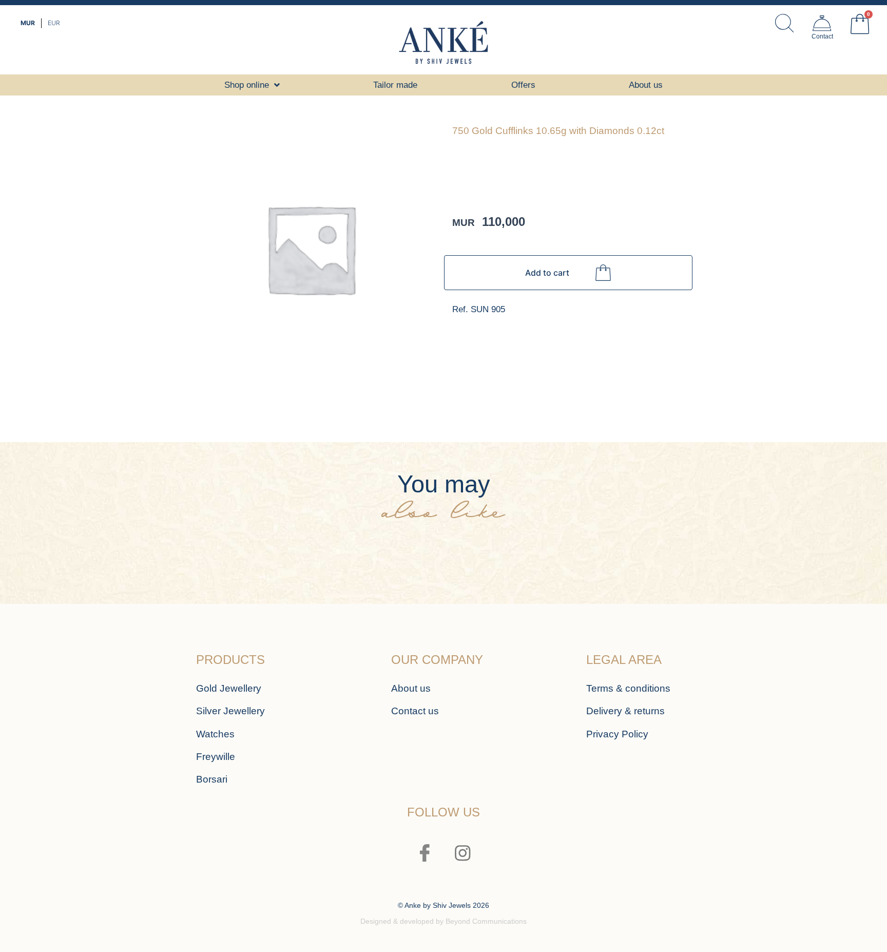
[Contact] (822, 23)
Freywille (215, 756)
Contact (822, 36)
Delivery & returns (625, 711)
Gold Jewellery (228, 688)
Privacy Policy (617, 734)
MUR (28, 23)
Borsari (211, 779)
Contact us (415, 711)
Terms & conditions (628, 688)
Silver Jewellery (230, 711)
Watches (215, 734)
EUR (54, 23)
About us (411, 688)
